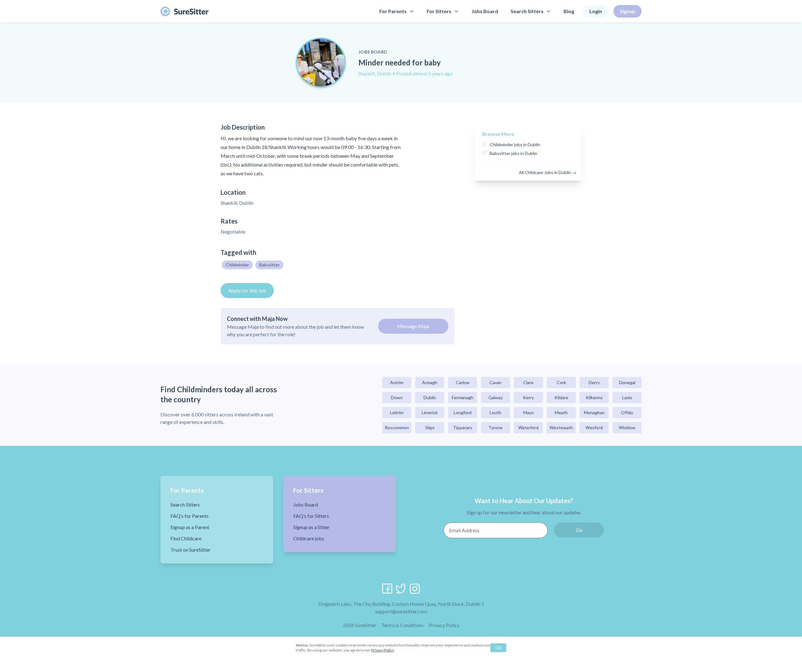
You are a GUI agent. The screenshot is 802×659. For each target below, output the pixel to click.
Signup (627, 11)
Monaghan (594, 412)
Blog (569, 11)
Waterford (528, 427)
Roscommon (397, 427)
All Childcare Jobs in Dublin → (547, 172)
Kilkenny (594, 397)
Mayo (528, 412)
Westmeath (561, 427)
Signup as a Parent (189, 527)
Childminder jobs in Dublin (515, 144)
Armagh (429, 382)
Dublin (430, 397)
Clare (528, 382)
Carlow (463, 382)
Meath (561, 412)
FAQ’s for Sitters (311, 516)
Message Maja (413, 326)
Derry (594, 382)
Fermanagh (462, 397)
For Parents (393, 11)
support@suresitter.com (401, 611)
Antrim (397, 382)
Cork (561, 382)
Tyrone (495, 427)
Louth (495, 412)
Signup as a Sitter (311, 527)
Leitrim (397, 412)
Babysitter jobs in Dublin (513, 153)
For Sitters (439, 11)
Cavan (495, 382)
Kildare (561, 397)
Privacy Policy (444, 625)
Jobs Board (484, 11)
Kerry (528, 397)
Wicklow (627, 427)
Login (595, 11)
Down (397, 397)
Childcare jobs (308, 538)
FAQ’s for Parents (189, 516)
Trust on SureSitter (190, 550)
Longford (462, 412)
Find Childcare (185, 538)
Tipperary (462, 427)
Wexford (594, 427)
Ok (498, 647)
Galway (495, 397)
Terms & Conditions (402, 625)
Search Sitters (527, 11)
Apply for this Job (247, 290)
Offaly (627, 412)
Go (579, 530)
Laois (627, 397)
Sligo (430, 427)
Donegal (627, 382)
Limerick (430, 412)
